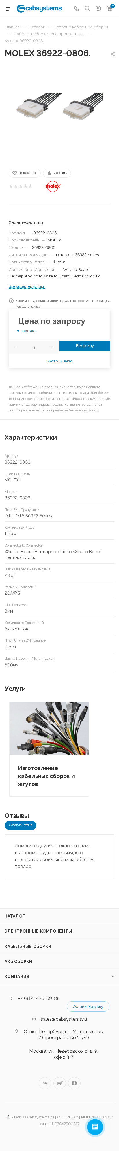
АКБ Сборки (18, 961)
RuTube (59, 1083)
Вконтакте (45, 1083)
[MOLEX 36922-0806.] (59, 115)
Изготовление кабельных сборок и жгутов (46, 776)
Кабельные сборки (28, 946)
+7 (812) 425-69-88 (39, 998)
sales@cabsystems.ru (64, 1019)
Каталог (15, 916)
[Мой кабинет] (98, 9)
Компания (17, 976)
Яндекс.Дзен (74, 1083)
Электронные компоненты (38, 931)
